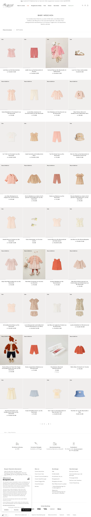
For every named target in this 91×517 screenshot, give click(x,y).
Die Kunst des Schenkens (75, 480)
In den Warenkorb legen (34, 239)
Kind (45, 5)
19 (74, 71)
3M (51, 155)
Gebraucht (71, 5)
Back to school (21, 5)
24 (85, 71)
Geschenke (56, 5)
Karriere (37, 486)
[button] (82, 5)
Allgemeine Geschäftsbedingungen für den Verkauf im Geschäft (58, 492)
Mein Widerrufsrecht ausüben (59, 483)
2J (14, 71)
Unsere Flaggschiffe (40, 481)
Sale (28, 5)
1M (49, 155)
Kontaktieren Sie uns (57, 476)
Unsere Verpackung (74, 482)
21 (78, 71)
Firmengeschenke (73, 477)
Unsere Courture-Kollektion (41, 476)
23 (83, 71)
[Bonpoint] (8, 5)
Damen (49, 5)
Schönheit (63, 5)
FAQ (53, 471)
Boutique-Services (73, 471)
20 (76, 71)
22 (80, 71)
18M (12, 71)
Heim (5, 432)
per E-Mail (75, 450)
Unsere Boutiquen (39, 483)
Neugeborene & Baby (36, 5)
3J (16, 71)
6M (6, 71)
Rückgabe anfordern (57, 481)
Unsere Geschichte (39, 471)
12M (9, 71)
